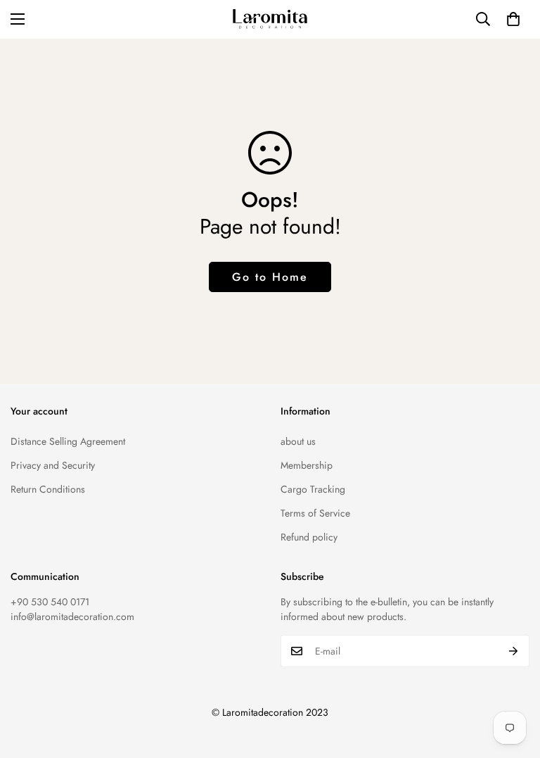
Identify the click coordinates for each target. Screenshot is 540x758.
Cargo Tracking (313, 489)
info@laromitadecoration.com (72, 616)
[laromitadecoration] (270, 19)
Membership (307, 465)
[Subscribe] (513, 651)
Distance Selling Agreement (68, 441)
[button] (513, 19)
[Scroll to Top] (512, 681)
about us (298, 441)
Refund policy (309, 537)
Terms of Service (315, 513)
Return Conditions (48, 489)
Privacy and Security (53, 465)
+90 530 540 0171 (50, 602)
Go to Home (270, 277)
